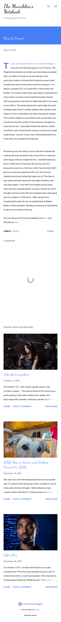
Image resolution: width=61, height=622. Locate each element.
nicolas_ (37, 610)
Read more (51, 406)
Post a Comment (22, 406)
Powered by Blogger (32, 603)
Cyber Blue (10, 555)
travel (15, 231)
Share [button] (50, 231)
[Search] (48, 5)
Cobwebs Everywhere (16, 374)
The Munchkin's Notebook (18, 9)
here (45, 218)
